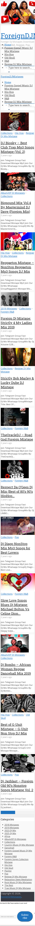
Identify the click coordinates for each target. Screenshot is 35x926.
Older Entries (8, 812)
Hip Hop (9, 54)
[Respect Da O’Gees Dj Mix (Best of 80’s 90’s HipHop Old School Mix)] (15, 477)
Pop (17, 537)
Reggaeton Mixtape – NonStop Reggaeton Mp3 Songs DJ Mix (17, 267)
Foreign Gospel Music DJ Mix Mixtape (18, 49)
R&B (6, 60)
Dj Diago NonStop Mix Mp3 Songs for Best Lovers (15, 548)
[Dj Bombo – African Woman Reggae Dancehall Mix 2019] (15, 651)
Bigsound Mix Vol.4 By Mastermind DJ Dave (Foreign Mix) (16, 207)
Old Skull (9, 57)
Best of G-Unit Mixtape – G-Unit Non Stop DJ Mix (14, 728)
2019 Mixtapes (9, 308)
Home (7, 44)
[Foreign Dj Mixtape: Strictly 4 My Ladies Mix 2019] (15, 305)
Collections (7, 133)
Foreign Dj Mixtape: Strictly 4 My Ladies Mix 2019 (16, 322)
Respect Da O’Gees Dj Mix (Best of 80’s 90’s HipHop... (17, 491)
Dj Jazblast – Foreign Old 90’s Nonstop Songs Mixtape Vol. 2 (17, 785)
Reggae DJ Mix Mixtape (18, 64)
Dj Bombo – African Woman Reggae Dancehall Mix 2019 (16, 669)
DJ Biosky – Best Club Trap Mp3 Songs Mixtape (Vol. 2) (17, 147)
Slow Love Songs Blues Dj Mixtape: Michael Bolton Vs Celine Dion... (15, 607)
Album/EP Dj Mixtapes (13, 193)
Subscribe (25, 916)
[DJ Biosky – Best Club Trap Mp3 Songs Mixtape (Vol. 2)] (15, 129)
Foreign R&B (7, 311)
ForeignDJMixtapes (12, 76)
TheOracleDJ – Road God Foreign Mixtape (17, 437)
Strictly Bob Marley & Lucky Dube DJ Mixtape (17, 382)
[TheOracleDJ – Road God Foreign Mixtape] (15, 425)
